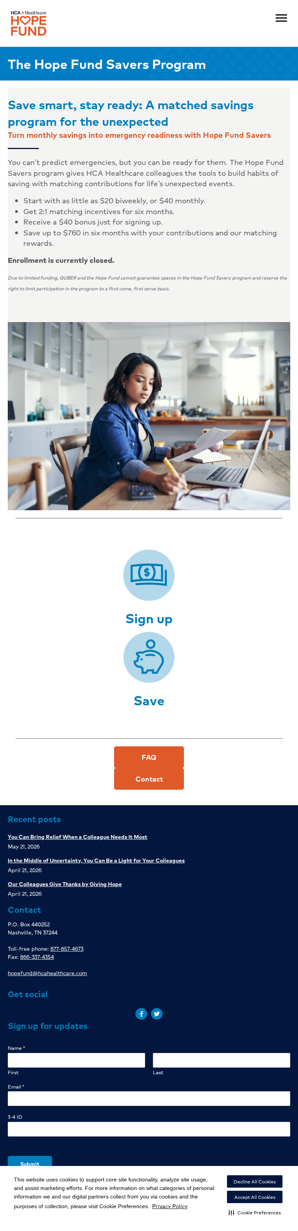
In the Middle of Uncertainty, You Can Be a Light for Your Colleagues (96, 860)
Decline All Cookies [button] (255, 1181)
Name (16, 1048)
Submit (30, 1163)
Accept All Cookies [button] (254, 1197)
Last (158, 1072)
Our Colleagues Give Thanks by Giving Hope (65, 884)
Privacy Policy (169, 1206)
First (13, 1072)
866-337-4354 (37, 956)
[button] (254, 1212)
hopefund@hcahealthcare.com (47, 973)
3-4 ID (15, 1117)
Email (16, 1087)
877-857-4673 (66, 948)
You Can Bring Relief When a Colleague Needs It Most (77, 836)
